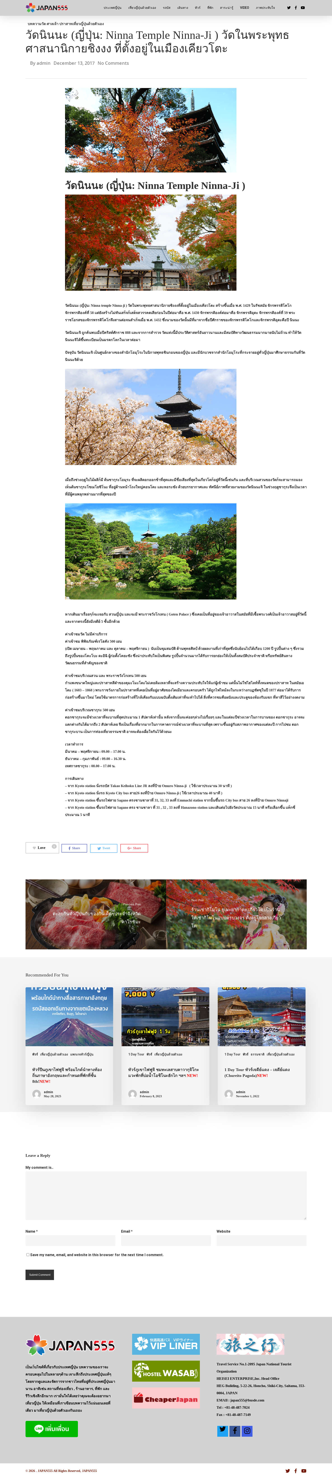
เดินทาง (182, 7)
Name (32, 1231)
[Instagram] (247, 1431)
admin (44, 63)
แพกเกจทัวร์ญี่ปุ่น (82, 1054)
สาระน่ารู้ (226, 7)
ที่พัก (210, 7)
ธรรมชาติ (257, 1054)
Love (46, 847)
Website (223, 1231)
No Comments (113, 63)
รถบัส (167, 7)
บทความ (35, 24)
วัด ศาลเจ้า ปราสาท (57, 24)
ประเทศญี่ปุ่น (113, 7)
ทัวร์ (198, 7)
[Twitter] (222, 1431)
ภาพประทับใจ (265, 7)
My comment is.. (39, 1167)
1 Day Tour (136, 1054)
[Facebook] (234, 1431)
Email (127, 1231)
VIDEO (244, 7)
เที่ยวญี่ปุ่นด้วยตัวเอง (142, 7)
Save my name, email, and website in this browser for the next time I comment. (97, 1255)
